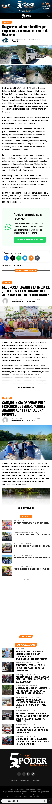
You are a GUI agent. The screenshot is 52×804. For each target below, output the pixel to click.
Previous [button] (3, 6)
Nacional (14, 780)
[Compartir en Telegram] (24, 258)
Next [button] (49, 6)
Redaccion (15, 41)
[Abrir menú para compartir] (31, 258)
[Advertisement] (26, 607)
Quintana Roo (36, 780)
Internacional (24, 780)
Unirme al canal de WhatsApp (30, 240)
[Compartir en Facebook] (6, 258)
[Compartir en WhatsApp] (18, 258)
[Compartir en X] (12, 258)
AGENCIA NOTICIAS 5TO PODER (23, 301)
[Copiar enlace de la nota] (37, 258)
